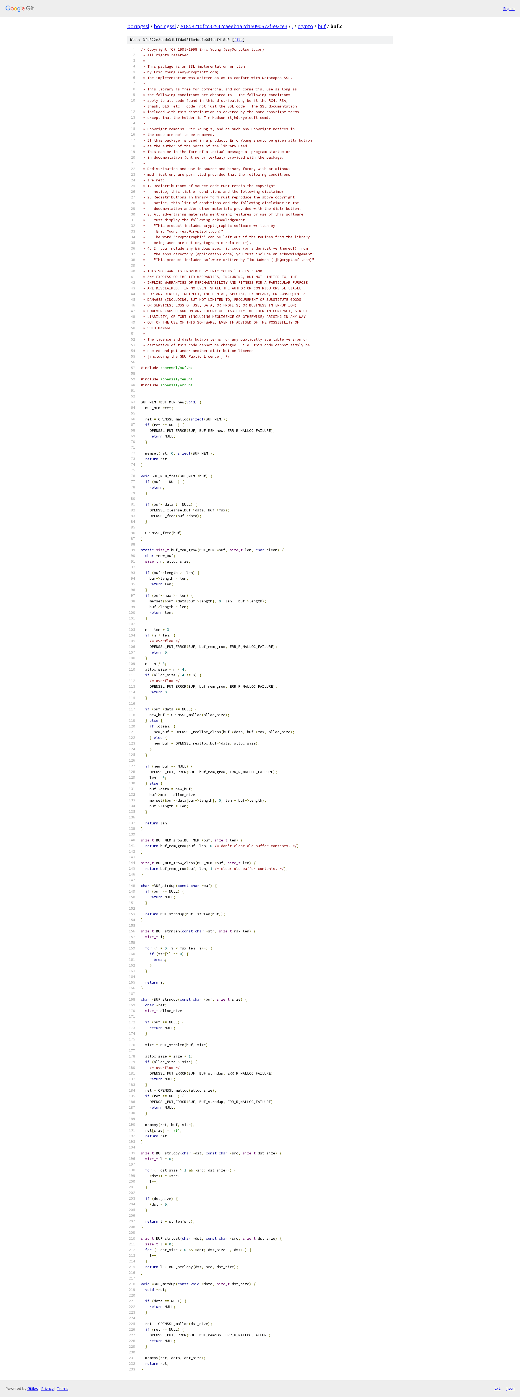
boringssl (138, 26)
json (510, 1388)
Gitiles (32, 1388)
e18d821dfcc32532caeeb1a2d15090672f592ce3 (233, 26)
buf (322, 26)
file (238, 39)
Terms (62, 1388)
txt (497, 1388)
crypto (305, 26)
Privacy (47, 1388)
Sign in (509, 8)
